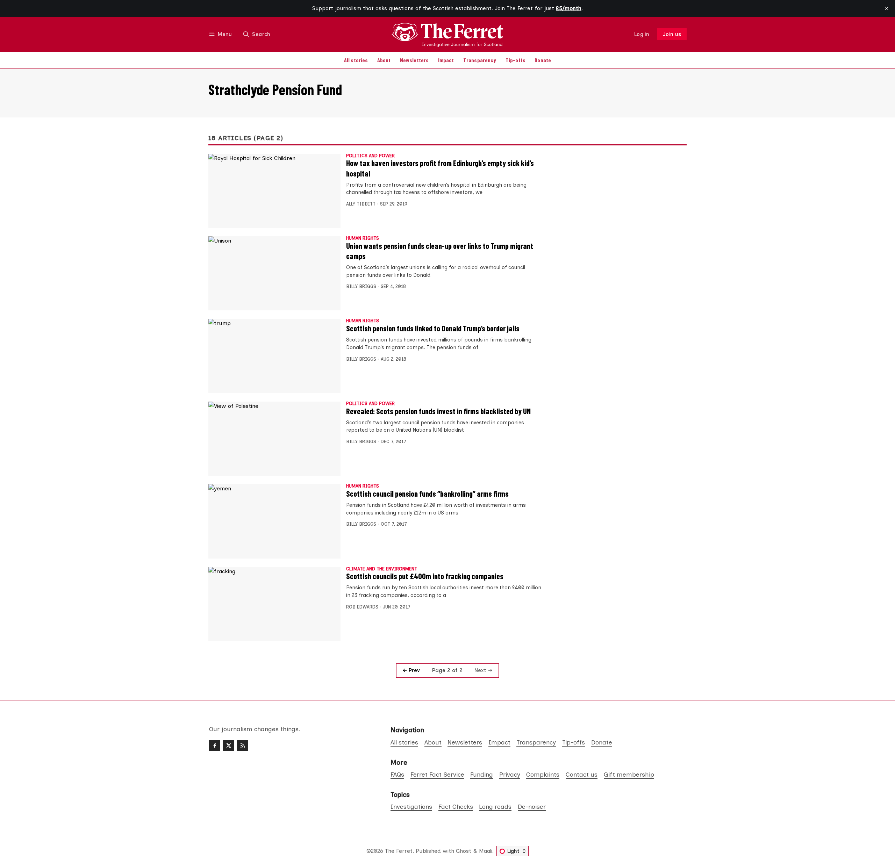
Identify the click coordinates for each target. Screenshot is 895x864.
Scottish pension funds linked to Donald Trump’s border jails (433, 328)
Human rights (362, 238)
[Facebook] (214, 745)
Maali (485, 851)
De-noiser (532, 806)
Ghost (463, 851)
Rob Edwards (362, 607)
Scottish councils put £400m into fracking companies (424, 576)
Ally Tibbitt (360, 204)
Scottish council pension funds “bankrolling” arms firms (427, 493)
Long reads (495, 806)
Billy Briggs (361, 286)
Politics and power (370, 156)
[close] (886, 8)
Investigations (411, 806)
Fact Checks (455, 806)
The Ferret (399, 851)
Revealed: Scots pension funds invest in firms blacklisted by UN (438, 411)
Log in (641, 34)
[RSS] (242, 745)
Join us (672, 34)
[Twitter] (228, 745)
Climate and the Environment (381, 569)
